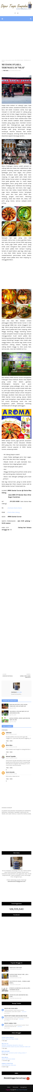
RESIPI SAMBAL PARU (10, 1023)
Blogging (8, 1089)
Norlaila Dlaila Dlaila (15, 508)
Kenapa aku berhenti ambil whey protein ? (14, 1053)
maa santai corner (10, 60)
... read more (23, 1011)
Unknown (9, 732)
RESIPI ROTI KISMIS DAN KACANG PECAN (15, 1016)
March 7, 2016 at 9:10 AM (11, 734)
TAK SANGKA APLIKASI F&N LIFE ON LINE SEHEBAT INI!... (19, 712)
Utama (8, 1087)
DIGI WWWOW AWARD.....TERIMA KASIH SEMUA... (19, 982)
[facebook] (15, 13)
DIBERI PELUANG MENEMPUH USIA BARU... (18, 995)
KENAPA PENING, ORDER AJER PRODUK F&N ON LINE (19, 719)
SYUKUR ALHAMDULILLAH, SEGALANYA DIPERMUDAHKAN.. (19, 988)
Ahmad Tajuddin (11, 756)
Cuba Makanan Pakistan (9, 1065)
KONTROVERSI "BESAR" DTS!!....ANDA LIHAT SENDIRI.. (18, 975)
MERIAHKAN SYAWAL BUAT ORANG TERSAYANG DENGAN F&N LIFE (18, 705)
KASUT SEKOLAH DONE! (8, 1059)
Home (3, 60)
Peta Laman (15, 1087)
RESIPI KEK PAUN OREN (15, 967)
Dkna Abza (9, 745)
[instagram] (18, 13)
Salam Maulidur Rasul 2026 (10, 1039)
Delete (11, 740)
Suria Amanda (10, 772)
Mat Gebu (5, 70)
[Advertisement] (16, 40)
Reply (7, 740)
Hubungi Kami (23, 1087)
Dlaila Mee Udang (14, 512)
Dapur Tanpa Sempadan (21, 1089)
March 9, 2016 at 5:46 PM (11, 773)
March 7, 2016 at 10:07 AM (11, 747)
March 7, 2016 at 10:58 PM (11, 758)
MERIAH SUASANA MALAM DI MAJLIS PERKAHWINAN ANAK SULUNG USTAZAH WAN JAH (16, 1045)
